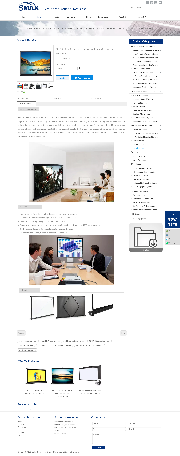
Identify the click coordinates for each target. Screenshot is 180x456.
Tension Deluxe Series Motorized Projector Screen (149, 83)
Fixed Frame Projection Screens (145, 65)
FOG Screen (135, 214)
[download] (146, 237)
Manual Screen (139, 140)
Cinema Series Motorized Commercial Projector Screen (149, 76)
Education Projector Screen (142, 125)
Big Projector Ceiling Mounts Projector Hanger (148, 206)
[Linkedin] (151, 2)
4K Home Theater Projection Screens (146, 46)
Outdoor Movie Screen (142, 114)
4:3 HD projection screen (27, 350)
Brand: (56, 98)
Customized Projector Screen (143, 91)
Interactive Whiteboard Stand (145, 209)
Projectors (135, 152)
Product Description (26, 104)
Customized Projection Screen (65, 427)
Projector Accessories (139, 191)
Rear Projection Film (141, 179)
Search (160, 8)
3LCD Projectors (139, 156)
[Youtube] (160, 2)
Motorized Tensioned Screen (144, 87)
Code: (91, 98)
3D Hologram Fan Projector (144, 172)
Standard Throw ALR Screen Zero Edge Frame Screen (149, 61)
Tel (169, 231)
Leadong (76, 452)
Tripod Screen (138, 144)
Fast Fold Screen (140, 103)
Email (170, 235)
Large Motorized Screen (142, 110)
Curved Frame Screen (141, 68)
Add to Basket (84, 78)
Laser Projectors (139, 160)
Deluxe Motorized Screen (143, 72)
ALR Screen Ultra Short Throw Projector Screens (149, 57)
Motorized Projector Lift (143, 198)
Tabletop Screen (139, 148)
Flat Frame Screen (140, 95)
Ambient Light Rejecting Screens (146, 50)
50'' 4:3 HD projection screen (99, 341)
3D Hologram (136, 164)
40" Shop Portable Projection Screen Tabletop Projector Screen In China (62, 393)
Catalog (20, 430)
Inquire (62, 78)
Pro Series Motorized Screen (146, 137)
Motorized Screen (140, 129)
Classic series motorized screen (147, 133)
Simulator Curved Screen (143, 99)
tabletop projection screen (74, 341)
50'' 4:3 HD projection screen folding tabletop (54, 345)
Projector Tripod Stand (142, 202)
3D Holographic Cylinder (142, 186)
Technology (22, 427)
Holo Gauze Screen (140, 175)
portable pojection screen (27, 341)
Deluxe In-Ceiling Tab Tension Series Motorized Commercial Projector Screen (149, 79)
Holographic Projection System (145, 183)
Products (21, 424)
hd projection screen (25, 345)
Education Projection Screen (64, 424)
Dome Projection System (143, 117)
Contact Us (21, 435)
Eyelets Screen (139, 106)
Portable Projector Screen (51, 341)
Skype (170, 239)
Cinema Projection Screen (63, 422)
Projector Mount (139, 195)
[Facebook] (147, 2)
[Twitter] (155, 2)
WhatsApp (171, 243)
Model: (20, 98)
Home (20, 422)
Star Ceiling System (138, 218)
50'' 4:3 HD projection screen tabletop (90, 345)
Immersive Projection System (145, 121)
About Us (21, 432)
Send (99, 448)
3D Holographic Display (142, 168)
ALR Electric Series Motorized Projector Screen (149, 54)
